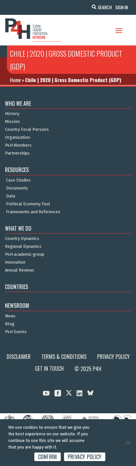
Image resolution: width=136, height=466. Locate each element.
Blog (10, 324)
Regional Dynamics (23, 246)
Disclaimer (19, 357)
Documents (17, 188)
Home (15, 79)
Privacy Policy (113, 357)
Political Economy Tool (28, 204)
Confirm (47, 457)
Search (105, 7)
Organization (17, 137)
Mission (12, 121)
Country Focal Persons (27, 129)
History (12, 113)
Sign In (121, 7)
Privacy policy (85, 457)
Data (10, 196)
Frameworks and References (33, 212)
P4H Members (18, 145)
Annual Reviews (19, 270)
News (10, 316)
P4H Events (16, 332)
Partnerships (17, 153)
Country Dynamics (22, 238)
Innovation (15, 262)
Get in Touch (49, 368)
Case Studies (18, 180)
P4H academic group (24, 254)
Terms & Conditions (63, 357)
